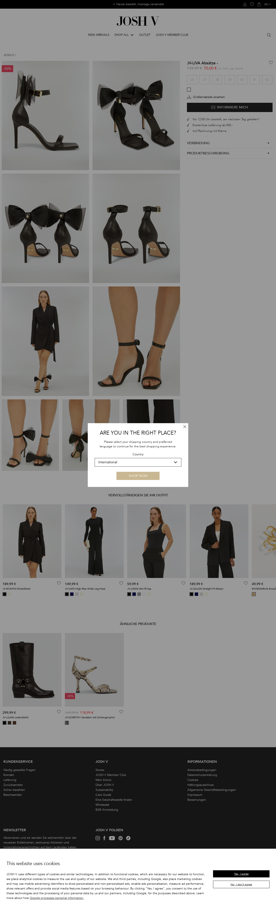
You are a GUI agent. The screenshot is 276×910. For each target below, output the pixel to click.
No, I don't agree (241, 884)
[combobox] (138, 462)
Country (138, 455)
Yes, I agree (241, 874)
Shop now (138, 475)
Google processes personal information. (57, 898)
